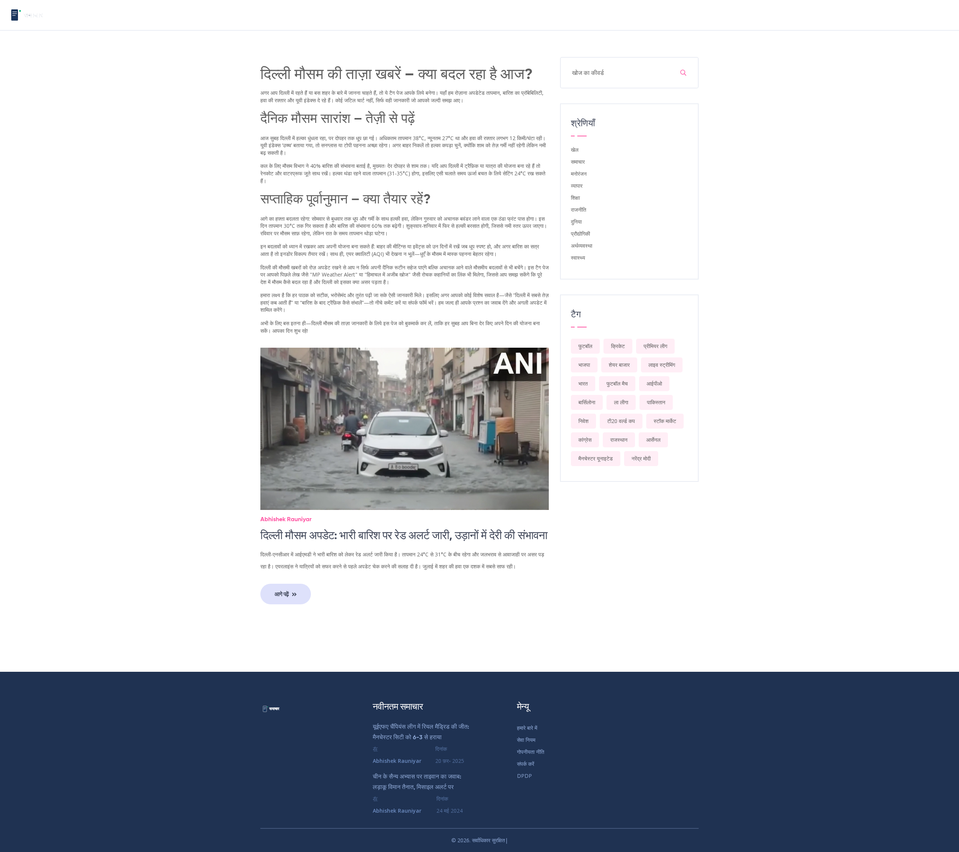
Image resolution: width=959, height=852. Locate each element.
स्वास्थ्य (578, 257)
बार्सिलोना (586, 402)
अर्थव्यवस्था (581, 245)
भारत (583, 383)
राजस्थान (618, 439)
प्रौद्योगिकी (580, 233)
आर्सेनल (653, 439)
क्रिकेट (618, 346)
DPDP (524, 775)
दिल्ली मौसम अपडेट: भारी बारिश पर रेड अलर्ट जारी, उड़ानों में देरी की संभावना (403, 536)
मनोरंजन (579, 173)
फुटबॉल (585, 346)
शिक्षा (575, 197)
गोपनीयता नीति (530, 751)
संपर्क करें (525, 763)
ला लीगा (621, 402)
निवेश (583, 421)
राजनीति (578, 209)
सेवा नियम (526, 739)
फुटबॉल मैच (617, 383)
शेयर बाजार (619, 364)
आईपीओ (654, 383)
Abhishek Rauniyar (286, 520)
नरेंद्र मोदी (641, 458)
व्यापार (577, 185)
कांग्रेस (585, 439)
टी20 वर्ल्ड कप (621, 421)
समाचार (578, 161)
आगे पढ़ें (282, 594)
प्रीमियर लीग (655, 346)
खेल (574, 149)
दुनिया (576, 221)
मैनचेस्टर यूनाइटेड (595, 458)
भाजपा (584, 364)
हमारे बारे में (527, 727)
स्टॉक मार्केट (665, 421)
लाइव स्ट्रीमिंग (661, 364)
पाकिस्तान (656, 402)
